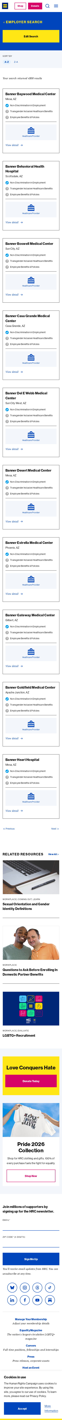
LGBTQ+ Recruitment (19, 1035)
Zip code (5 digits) (20, 1237)
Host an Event (30, 1367)
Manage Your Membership (31, 1319)
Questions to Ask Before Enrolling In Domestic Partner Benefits (30, 972)
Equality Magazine (31, 1330)
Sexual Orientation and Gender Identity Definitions (26, 906)
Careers (31, 1345)
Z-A (16, 61)
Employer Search (24, 22)
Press (31, 1356)
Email (13, 1220)
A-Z (7, 61)
